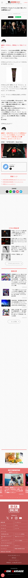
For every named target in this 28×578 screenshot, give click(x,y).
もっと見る (14, 321)
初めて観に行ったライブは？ (6, 537)
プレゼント (3, 528)
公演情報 (25, 2)
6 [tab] (19, 497)
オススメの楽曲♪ (18, 540)
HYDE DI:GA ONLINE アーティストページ (13, 182)
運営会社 (14, 557)
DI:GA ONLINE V (5, 545)
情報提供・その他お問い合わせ (14, 562)
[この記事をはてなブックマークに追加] (21, 192)
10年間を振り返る (5, 534)
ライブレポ (3, 525)
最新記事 (3, 522)
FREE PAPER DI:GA (20, 548)
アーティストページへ (14, 263)
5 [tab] (17, 497)
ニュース (17, 528)
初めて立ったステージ (19, 536)
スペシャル (3, 531)
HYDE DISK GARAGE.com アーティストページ (14, 179)
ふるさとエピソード (5, 540)
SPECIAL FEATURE (6, 551)
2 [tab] (10, 497)
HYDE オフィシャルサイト (9, 184)
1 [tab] (8, 497)
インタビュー (18, 522)
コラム (16, 525)
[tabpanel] (14, 484)
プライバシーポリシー (14, 560)
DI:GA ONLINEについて (14, 555)
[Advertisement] (14, 210)
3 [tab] (13, 497)
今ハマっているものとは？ (6, 542)
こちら (7, 123)
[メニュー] (2, 2)
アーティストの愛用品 (19, 534)
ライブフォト (4, 548)
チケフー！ (17, 545)
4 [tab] (15, 497)
